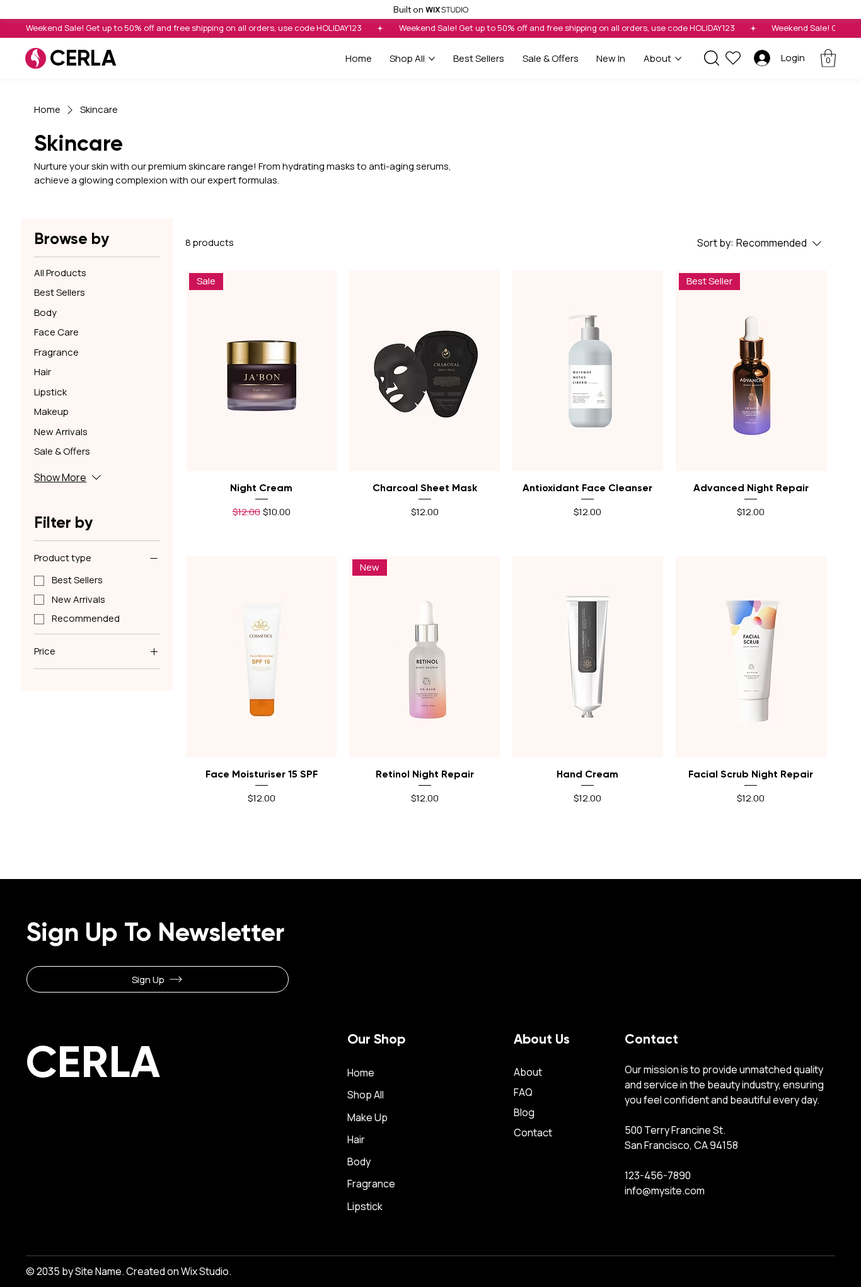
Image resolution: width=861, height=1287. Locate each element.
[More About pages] (678, 58)
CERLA (83, 58)
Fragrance (371, 1184)
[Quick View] (424, 371)
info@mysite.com (665, 1190)
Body (359, 1161)
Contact (533, 1132)
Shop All (365, 1095)
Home (361, 1073)
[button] (828, 58)
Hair (356, 1139)
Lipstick (365, 1206)
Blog (524, 1112)
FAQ (523, 1092)
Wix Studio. (206, 1271)
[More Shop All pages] (432, 58)
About (529, 1072)
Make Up (367, 1117)
